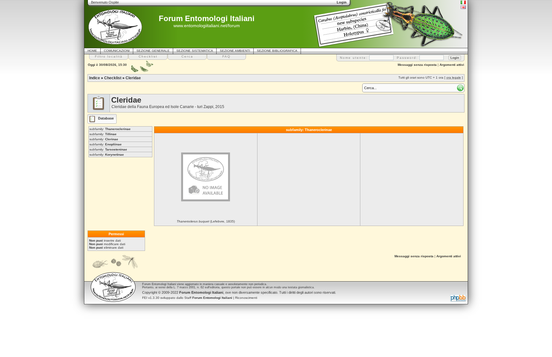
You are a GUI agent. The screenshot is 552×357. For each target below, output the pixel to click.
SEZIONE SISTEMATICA (194, 50)
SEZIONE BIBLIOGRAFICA (277, 50)
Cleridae (133, 78)
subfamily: (110, 129)
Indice (94, 78)
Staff (208, 297)
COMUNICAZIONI (117, 50)
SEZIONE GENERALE (153, 50)
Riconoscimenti (246, 297)
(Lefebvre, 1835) (206, 221)
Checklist (112, 78)
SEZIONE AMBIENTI (235, 50)
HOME (92, 50)
